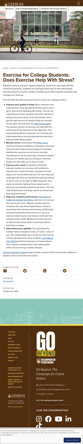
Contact (11, 341)
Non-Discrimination (15, 376)
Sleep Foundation (42, 123)
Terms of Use (13, 357)
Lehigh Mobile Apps (15, 351)
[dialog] (41, 436)
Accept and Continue (72, 440)
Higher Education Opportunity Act (14, 369)
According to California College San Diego (28, 198)
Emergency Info (14, 345)
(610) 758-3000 (17, 407)
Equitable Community (16, 373)
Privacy (11, 361)
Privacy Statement (7, 435)
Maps (10, 338)
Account (11, 354)
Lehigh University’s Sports (15, 252)
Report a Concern (15, 387)
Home (5, 68)
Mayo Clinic (42, 142)
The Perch (12, 332)
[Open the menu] (78, 3)
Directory (12, 335)
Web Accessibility (14, 348)
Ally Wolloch (8, 281)
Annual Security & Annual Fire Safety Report (15, 382)
